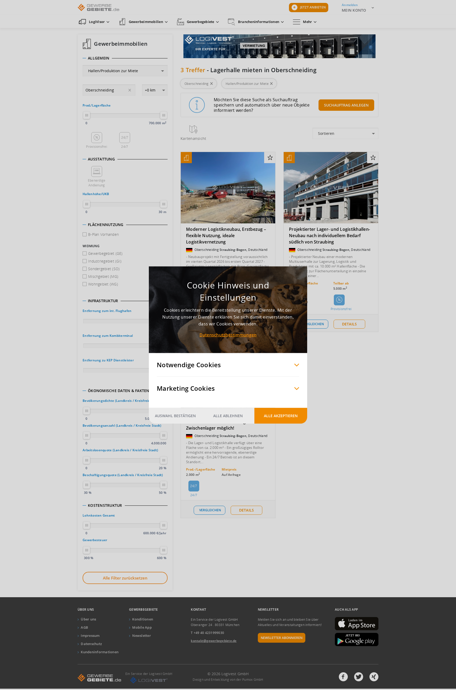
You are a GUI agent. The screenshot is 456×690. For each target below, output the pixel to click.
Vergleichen (313, 324)
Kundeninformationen (99, 652)
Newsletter (141, 635)
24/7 (124, 146)
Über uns (88, 619)
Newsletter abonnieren (281, 638)
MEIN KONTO (354, 10)
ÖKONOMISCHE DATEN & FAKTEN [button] (118, 391)
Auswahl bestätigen (175, 415)
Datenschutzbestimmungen (228, 335)
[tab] (125, 58)
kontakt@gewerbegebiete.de (213, 640)
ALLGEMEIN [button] (98, 58)
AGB (84, 627)
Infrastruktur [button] (103, 301)
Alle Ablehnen (228, 415)
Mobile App (142, 627)
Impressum (90, 635)
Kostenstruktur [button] (105, 505)
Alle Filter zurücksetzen (125, 578)
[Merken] (270, 158)
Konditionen (142, 619)
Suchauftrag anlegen (346, 105)
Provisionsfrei (96, 146)
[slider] (86, 115)
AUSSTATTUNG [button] (101, 159)
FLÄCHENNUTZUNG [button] (106, 225)
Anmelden (350, 5)
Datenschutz (91, 643)
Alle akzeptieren (281, 415)
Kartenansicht (193, 138)
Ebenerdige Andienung (97, 182)
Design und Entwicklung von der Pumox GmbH (228, 679)
